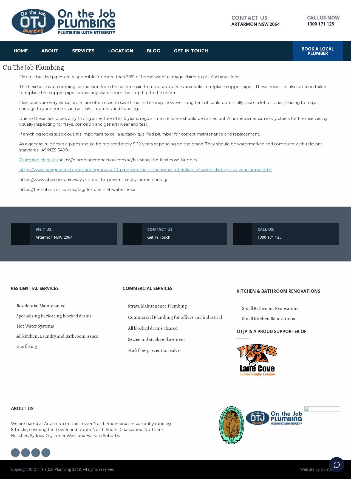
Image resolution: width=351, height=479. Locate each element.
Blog (153, 50)
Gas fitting (26, 346)
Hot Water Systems (35, 326)
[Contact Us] (225, 20)
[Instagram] (25, 452)
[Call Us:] (242, 234)
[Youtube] (45, 452)
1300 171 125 (320, 24)
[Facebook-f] (15, 452)
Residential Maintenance (40, 306)
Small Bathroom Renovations (270, 308)
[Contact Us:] (132, 234)
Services (83, 50)
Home (21, 50)
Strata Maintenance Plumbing (157, 306)
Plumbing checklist (38, 159)
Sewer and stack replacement (156, 339)
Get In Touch (191, 50)
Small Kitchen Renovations (268, 318)
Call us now (323, 18)
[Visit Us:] (20, 234)
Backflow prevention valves (155, 350)
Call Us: (265, 229)
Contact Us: (160, 229)
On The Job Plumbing (33, 67)
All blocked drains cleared (153, 328)
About (49, 50)
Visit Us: (44, 229)
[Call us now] (300, 20)
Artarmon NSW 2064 (255, 24)
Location (120, 50)
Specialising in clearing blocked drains (54, 316)
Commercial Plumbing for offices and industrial (175, 317)
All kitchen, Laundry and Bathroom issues (57, 336)
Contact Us (249, 17)
